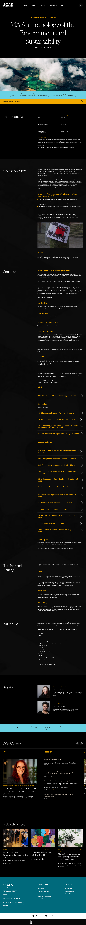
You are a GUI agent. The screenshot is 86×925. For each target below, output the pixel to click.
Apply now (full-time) (27, 95)
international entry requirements (48, 147)
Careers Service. (51, 664)
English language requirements (67, 147)
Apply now (14, 95)
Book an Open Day (57, 95)
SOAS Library (40, 606)
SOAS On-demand (42, 95)
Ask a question (70, 95)
